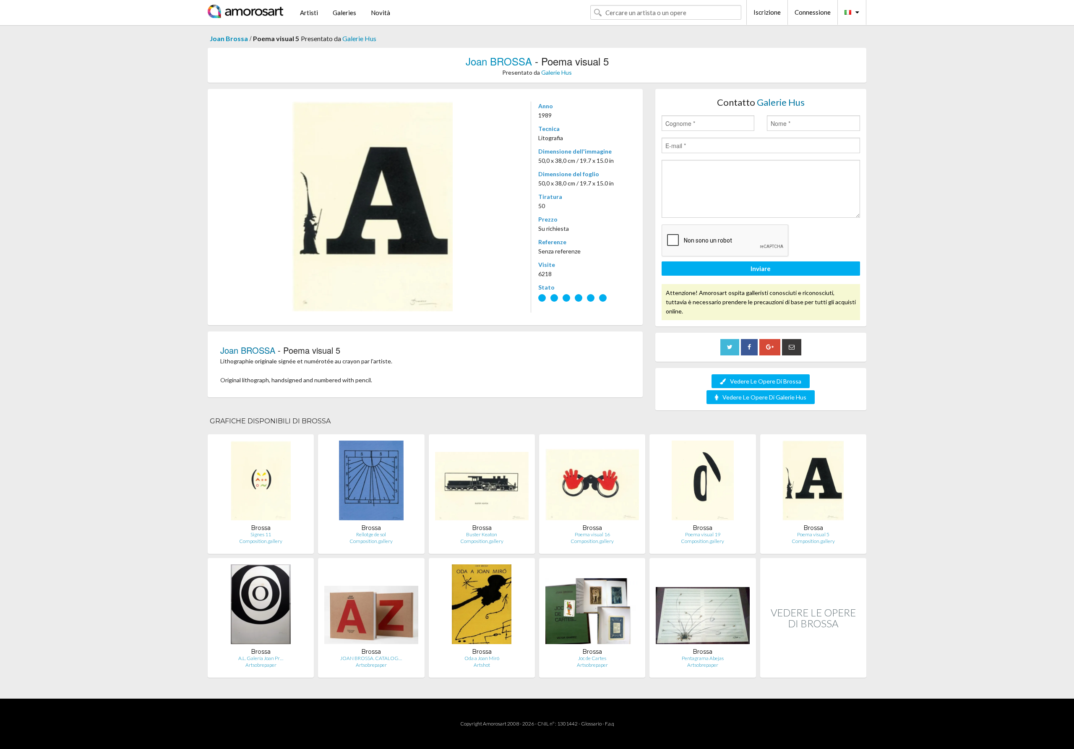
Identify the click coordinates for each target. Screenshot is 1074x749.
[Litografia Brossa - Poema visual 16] (592, 482)
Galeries (344, 12)
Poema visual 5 (813, 534)
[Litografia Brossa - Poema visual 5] (813, 482)
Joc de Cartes (592, 658)
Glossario (591, 723)
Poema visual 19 (702, 534)
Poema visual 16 (592, 534)
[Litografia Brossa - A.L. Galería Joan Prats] (261, 606)
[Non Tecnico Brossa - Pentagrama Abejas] (702, 606)
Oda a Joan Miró (481, 658)
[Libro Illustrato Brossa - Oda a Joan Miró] (481, 606)
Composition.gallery (260, 541)
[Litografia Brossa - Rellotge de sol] (371, 482)
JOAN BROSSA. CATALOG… (371, 658)
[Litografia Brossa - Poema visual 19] (702, 482)
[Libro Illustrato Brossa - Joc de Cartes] (592, 606)
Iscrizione (767, 12)
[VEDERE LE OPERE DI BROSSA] (813, 668)
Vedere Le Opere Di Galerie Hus (764, 397)
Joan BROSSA (499, 61)
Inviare (761, 268)
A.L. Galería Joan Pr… (260, 658)
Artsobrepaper (260, 665)
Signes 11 (260, 534)
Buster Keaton (481, 534)
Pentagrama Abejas (703, 658)
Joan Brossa (229, 38)
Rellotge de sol (371, 534)
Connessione (813, 12)
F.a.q (609, 723)
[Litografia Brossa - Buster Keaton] (482, 482)
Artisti (309, 12)
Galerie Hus (359, 38)
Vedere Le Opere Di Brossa (765, 381)
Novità (380, 12)
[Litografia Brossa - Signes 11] (261, 482)
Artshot (482, 665)
